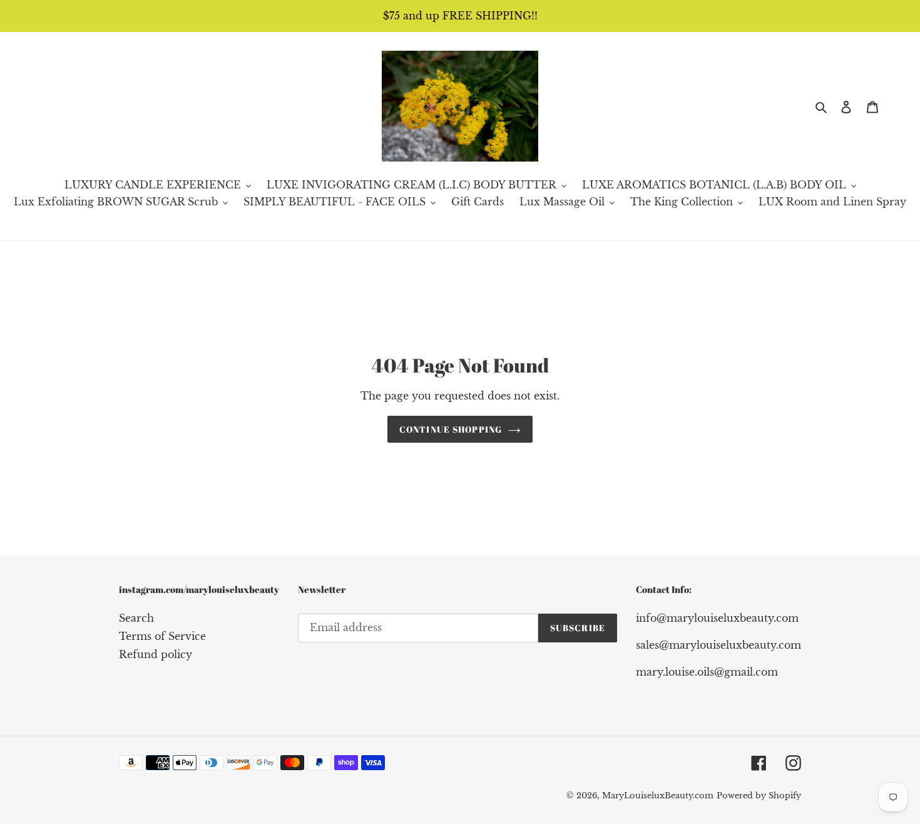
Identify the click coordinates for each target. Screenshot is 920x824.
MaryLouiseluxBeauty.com (657, 795)
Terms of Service (162, 636)
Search (136, 618)
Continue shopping (450, 429)
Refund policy (155, 654)
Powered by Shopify (759, 795)
